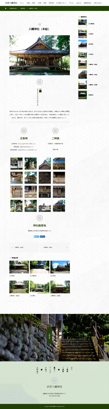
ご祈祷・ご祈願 (41, 3)
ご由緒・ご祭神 (30, 3)
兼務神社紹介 (87, 3)
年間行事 (51, 3)
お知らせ (78, 3)
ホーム (22, 3)
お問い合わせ (98, 3)
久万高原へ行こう (61, 3)
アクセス (71, 3)
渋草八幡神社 (11, 3)
